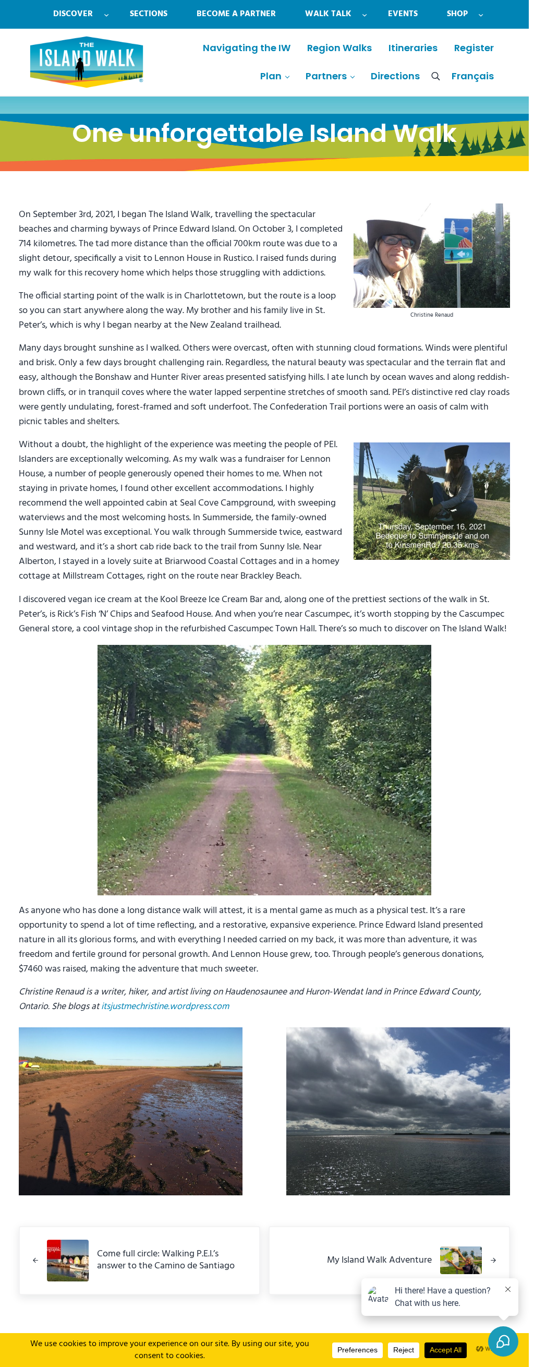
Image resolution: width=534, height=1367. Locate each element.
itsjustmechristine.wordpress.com (165, 1007)
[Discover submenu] (106, 14)
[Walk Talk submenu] (364, 14)
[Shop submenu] (480, 14)
